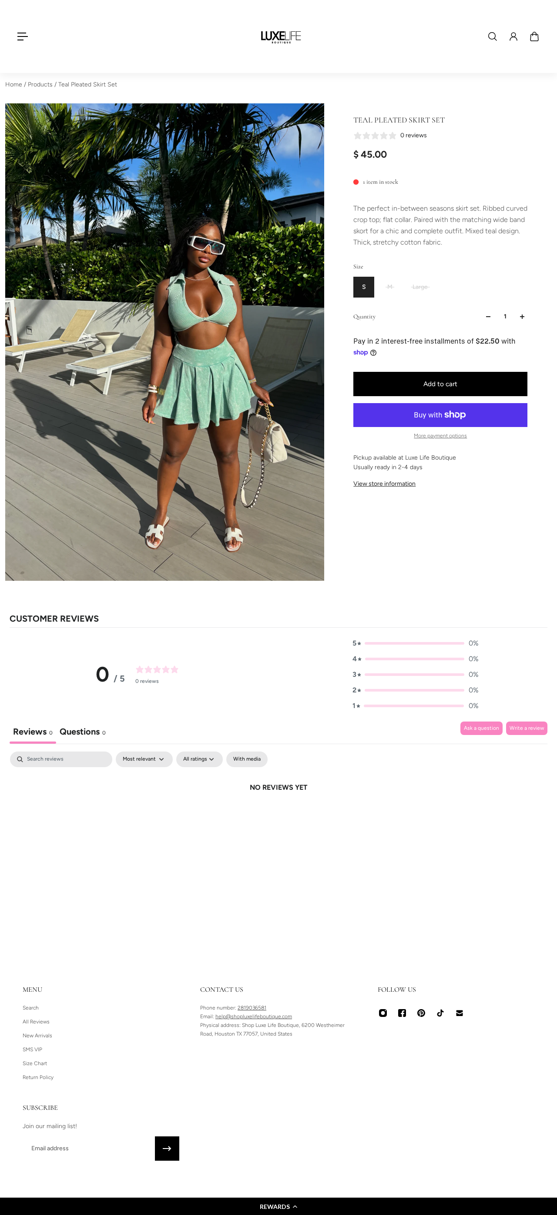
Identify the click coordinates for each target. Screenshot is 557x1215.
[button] (278, 1206)
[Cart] (534, 36)
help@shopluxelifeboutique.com (253, 1016)
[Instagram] (383, 1013)
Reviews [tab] (33, 731)
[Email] (459, 1013)
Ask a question (481, 728)
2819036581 (252, 1008)
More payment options (440, 436)
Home (14, 84)
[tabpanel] (278, 816)
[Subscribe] (167, 1148)
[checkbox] (247, 759)
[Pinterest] (421, 1013)
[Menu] (22, 36)
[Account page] (513, 36)
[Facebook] (402, 1013)
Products (41, 84)
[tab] (82, 733)
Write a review (527, 728)
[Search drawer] (492, 36)
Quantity (364, 316)
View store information (384, 483)
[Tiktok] (440, 1013)
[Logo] (281, 36)
